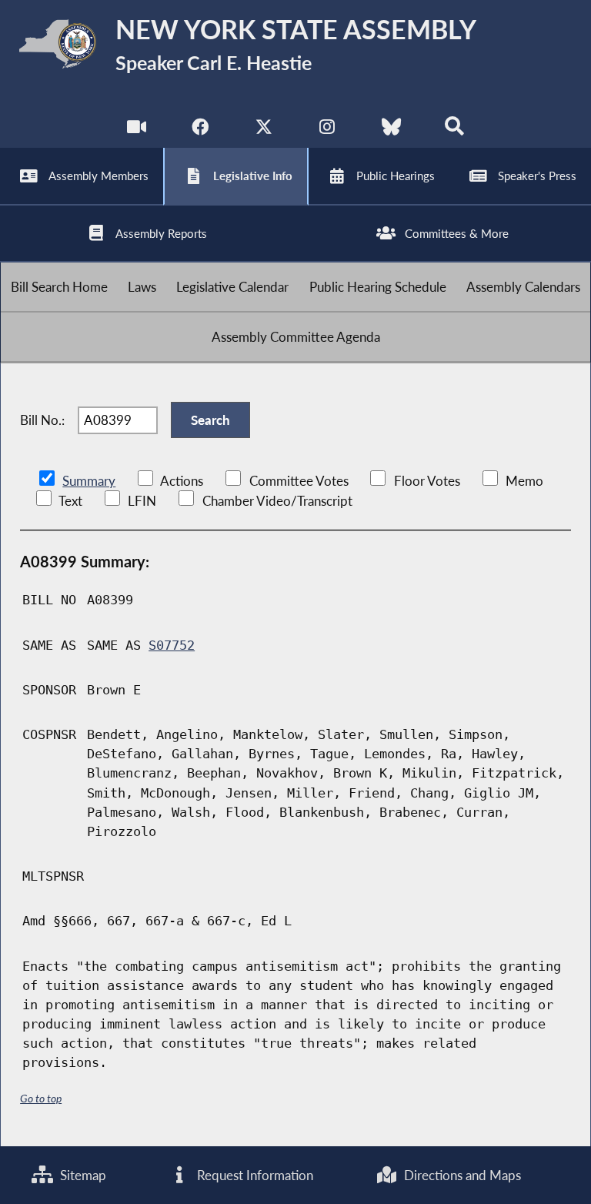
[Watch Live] (136, 130)
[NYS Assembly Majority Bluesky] (391, 130)
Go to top (41, 1098)
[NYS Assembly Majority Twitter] (263, 130)
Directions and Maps (461, 1175)
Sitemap (81, 1175)
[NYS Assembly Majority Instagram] (327, 130)
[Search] (454, 130)
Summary (88, 481)
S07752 (172, 645)
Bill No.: (42, 420)
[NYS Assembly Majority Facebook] (199, 130)
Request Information (253, 1175)
